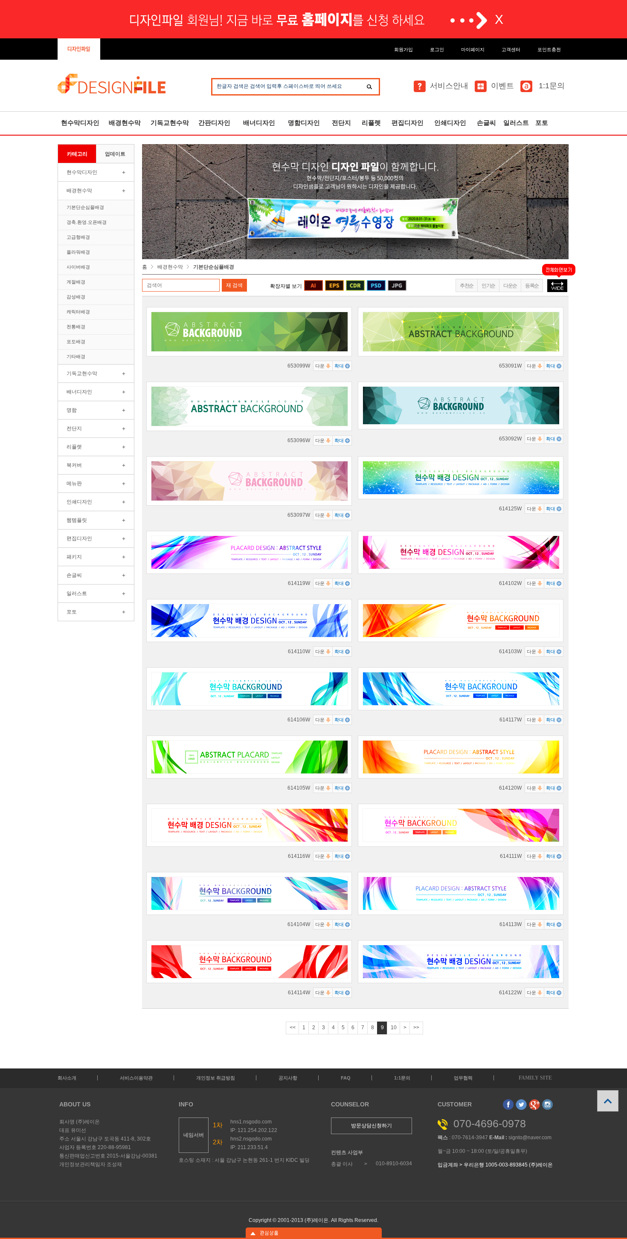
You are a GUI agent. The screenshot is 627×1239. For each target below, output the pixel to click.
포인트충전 (549, 49)
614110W (299, 651)
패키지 (74, 557)
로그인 (437, 49)
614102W (510, 583)
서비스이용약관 (136, 1077)
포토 (541, 122)
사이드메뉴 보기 (313, 1233)
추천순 (466, 286)
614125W (510, 509)
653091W (510, 366)
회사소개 (67, 1077)
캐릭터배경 (78, 311)
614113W (510, 924)
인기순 (488, 286)
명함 (72, 410)
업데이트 (115, 154)
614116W (299, 856)
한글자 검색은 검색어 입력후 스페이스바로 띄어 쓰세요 (279, 86)
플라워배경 (78, 252)
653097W (298, 515)
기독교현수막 (170, 122)
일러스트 (516, 122)
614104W (298, 924)
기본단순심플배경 (85, 207)
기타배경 (76, 356)
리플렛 (371, 122)
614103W (510, 651)
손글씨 (486, 122)
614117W (510, 720)
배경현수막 (125, 122)
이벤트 (502, 85)
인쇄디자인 (450, 122)
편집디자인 (408, 122)
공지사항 (288, 1077)
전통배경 (76, 326)
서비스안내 (449, 85)
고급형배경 (78, 237)
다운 (320, 365)
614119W (299, 583)
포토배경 (76, 341)
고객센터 (511, 49)
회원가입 (403, 49)
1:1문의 (551, 85)
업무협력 (463, 1077)
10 (394, 1028)
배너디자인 (259, 122)
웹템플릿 (77, 520)
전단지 (341, 122)
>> (416, 1028)
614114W (299, 993)
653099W (298, 366)
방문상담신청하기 (371, 1126)
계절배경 (76, 281)
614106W (298, 720)
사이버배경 (78, 266)
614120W (510, 788)
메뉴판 (74, 483)
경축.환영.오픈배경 (87, 222)
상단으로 (607, 1101)
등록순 (532, 286)
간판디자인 (214, 122)
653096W (298, 440)
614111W (511, 856)
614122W (510, 993)
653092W (510, 439)
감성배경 (76, 296)
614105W (298, 788)
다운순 (510, 286)
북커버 (74, 465)
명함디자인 (304, 122)
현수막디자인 (80, 122)
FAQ (346, 1077)
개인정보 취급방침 (215, 1077)
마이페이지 (473, 49)
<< (293, 1028)
